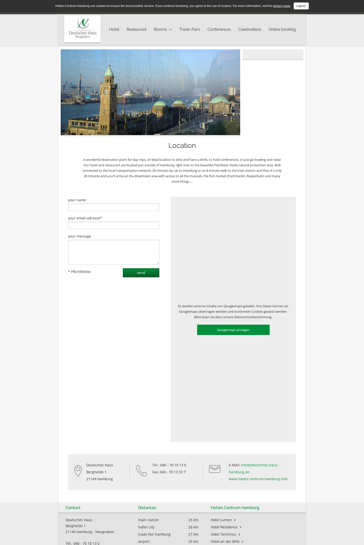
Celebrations (249, 29)
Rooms (160, 29)
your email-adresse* (85, 218)
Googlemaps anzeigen (233, 330)
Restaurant (136, 29)
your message (79, 236)
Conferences (219, 29)
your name (77, 200)
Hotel (114, 29)
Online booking (282, 29)
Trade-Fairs (189, 29)
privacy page (281, 6)
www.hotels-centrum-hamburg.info (258, 479)
